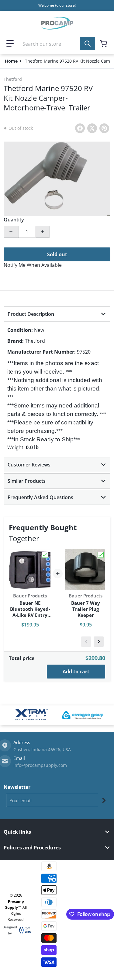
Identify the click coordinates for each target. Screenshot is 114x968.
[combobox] (57, 43)
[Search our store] (87, 43)
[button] (10, 44)
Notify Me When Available (33, 265)
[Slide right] (99, 641)
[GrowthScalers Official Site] (23, 930)
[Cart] (104, 43)
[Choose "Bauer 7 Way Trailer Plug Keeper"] (101, 555)
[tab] (57, 314)
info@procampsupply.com (40, 765)
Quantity (14, 219)
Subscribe (104, 800)
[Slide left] (86, 641)
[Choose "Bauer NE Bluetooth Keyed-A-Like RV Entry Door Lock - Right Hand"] (45, 555)
